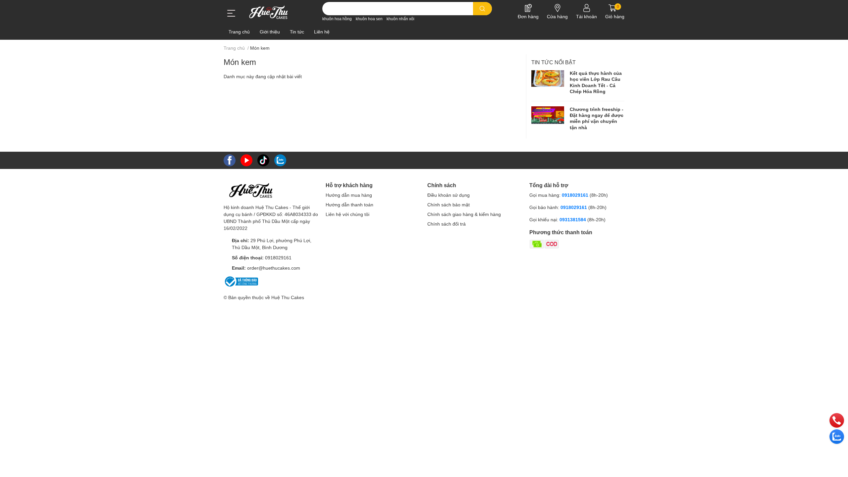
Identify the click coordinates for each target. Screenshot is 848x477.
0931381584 (573, 219)
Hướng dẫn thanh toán (349, 204)
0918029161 (278, 257)
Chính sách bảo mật (448, 204)
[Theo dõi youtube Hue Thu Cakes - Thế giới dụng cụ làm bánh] (246, 159)
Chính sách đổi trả (446, 224)
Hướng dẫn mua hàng (349, 195)
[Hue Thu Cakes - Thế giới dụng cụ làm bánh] (268, 12)
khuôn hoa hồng (337, 19)
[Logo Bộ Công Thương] (241, 281)
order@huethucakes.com (273, 268)
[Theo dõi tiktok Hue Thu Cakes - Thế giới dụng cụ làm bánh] (263, 159)
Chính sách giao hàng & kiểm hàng (464, 214)
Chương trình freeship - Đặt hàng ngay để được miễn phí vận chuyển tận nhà (596, 118)
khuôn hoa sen (369, 19)
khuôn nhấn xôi (400, 19)
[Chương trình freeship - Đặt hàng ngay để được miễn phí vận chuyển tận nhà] (547, 115)
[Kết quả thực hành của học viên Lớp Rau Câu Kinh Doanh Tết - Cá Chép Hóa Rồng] (547, 78)
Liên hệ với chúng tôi (347, 214)
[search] (482, 8)
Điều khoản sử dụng (448, 195)
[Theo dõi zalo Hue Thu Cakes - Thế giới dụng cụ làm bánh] (280, 159)
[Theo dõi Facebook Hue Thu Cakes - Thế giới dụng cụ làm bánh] (230, 159)
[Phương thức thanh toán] (570, 243)
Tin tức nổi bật (553, 62)
